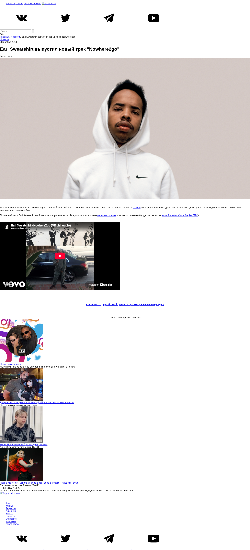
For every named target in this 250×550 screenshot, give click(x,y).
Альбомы (29, 3)
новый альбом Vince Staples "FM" (180, 215)
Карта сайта (12, 524)
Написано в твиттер (10, 364)
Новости (10, 3)
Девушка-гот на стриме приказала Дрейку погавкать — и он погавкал (37, 402)
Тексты (19, 3)
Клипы (37, 3)
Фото (8, 503)
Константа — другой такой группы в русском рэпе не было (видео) (125, 304)
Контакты (11, 521)
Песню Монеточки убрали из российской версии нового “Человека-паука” (39, 483)
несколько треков (106, 215)
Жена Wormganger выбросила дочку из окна (23, 444)
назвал (136, 207)
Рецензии (11, 508)
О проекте (11, 519)
